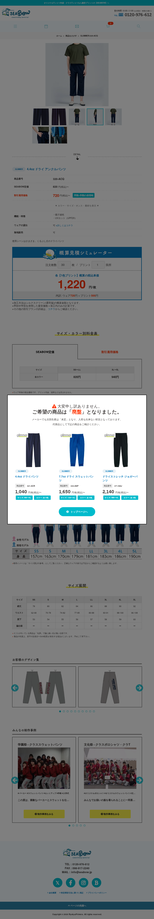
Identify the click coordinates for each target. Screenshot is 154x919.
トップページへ (79, 511)
